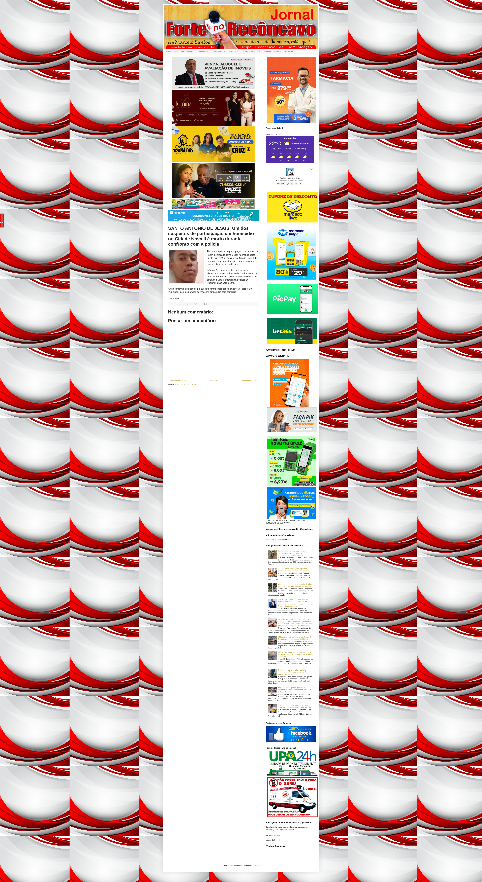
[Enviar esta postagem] (205, 304)
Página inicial (172, 51)
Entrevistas (234, 51)
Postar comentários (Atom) (185, 384)
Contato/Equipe (218, 51)
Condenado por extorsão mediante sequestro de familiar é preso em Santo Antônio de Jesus (294, 672)
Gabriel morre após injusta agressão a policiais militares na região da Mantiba (293, 570)
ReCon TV (289, 51)
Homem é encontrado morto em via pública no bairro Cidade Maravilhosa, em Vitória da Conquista (295, 654)
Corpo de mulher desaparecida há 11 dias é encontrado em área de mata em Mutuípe (295, 585)
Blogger (258, 866)
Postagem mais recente (178, 380)
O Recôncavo (187, 51)
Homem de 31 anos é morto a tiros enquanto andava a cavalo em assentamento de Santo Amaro (292, 553)
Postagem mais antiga (248, 380)
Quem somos (202, 51)
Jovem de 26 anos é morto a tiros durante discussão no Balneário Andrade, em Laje (295, 706)
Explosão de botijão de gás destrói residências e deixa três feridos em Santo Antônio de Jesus (294, 690)
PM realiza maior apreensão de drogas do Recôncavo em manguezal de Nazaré (295, 638)
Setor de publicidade (251, 51)
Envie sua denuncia (272, 51)
